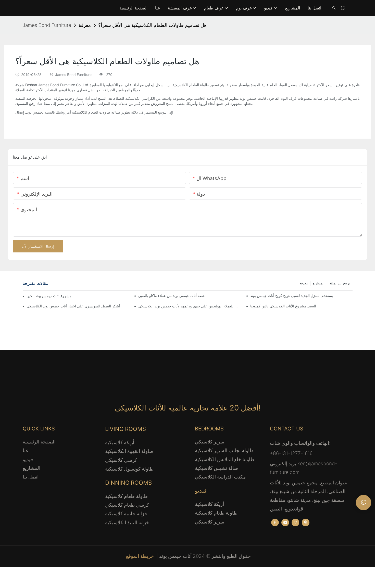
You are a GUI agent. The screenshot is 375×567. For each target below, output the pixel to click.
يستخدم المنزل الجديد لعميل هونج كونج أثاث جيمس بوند (291, 295)
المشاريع (318, 283)
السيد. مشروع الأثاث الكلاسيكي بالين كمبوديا (283, 306)
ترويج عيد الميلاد (340, 283)
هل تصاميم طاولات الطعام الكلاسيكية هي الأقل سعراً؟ (152, 25)
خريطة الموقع (140, 556)
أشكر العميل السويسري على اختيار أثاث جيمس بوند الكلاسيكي (73, 306)
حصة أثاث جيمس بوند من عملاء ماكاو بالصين (171, 295)
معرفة (85, 25)
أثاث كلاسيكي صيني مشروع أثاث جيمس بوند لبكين (51, 296)
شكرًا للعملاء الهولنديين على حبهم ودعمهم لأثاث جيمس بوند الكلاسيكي (189, 306)
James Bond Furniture (47, 25)
